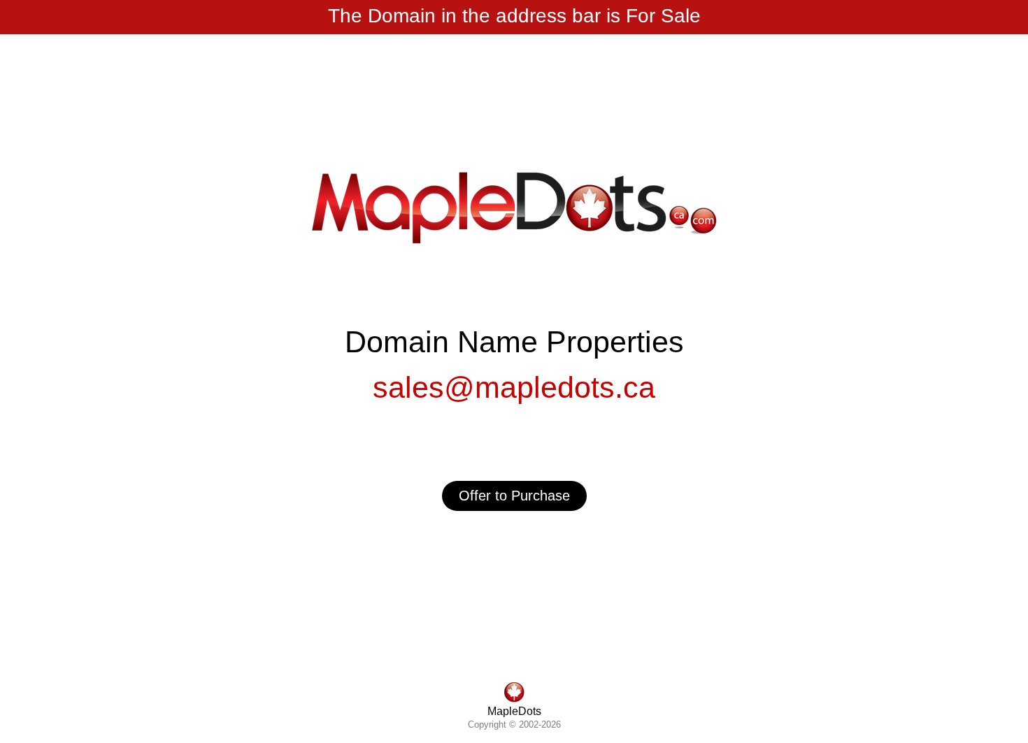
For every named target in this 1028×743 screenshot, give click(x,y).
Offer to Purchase (514, 495)
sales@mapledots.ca (514, 387)
